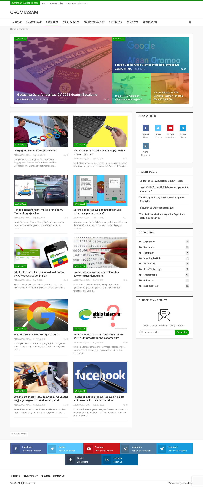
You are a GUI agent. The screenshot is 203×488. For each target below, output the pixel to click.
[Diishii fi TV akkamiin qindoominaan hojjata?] (131, 88)
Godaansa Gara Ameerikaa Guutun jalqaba (161, 181)
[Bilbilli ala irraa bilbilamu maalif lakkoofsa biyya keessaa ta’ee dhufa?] (41, 252)
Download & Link (151, 258)
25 (107, 99)
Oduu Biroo (115, 22)
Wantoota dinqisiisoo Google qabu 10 (36, 334)
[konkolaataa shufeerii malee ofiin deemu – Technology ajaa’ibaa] (41, 190)
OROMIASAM (24, 12)
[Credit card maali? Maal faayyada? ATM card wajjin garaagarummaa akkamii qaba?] (41, 377)
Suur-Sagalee (71, 22)
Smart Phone (34, 22)
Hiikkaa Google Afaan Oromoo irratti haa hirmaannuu (147, 64)
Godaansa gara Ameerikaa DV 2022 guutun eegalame (57, 95)
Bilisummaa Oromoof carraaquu (156, 208)
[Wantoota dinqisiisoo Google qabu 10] (41, 315)
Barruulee (52, 22)
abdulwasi (188, 483)
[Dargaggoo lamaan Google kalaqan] (41, 131)
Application (150, 22)
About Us (82, 3)
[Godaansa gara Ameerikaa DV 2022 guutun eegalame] (63, 70)
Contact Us (71, 3)
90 (184, 69)
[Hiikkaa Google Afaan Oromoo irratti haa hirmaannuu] (150, 55)
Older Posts (19, 434)
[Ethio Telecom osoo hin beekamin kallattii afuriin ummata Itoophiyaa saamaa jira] (100, 315)
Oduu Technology (94, 22)
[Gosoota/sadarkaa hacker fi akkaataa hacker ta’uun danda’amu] (100, 252)
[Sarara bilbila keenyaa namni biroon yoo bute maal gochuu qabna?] (100, 190)
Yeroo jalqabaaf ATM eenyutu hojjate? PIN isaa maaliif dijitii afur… (168, 96)
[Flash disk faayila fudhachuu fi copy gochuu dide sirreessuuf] (100, 131)
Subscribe (182, 332)
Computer (132, 22)
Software (148, 280)
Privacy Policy (56, 3)
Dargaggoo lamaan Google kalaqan (35, 150)
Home (45, 3)
